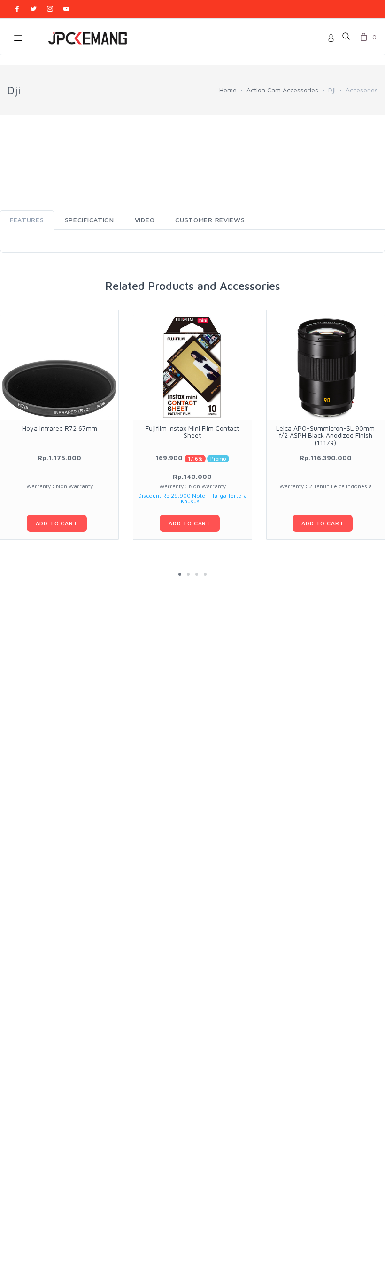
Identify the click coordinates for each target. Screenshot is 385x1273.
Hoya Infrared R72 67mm (59, 428)
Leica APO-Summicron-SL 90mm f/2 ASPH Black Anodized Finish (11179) (325, 435)
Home (228, 90)
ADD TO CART (57, 523)
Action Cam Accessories (282, 90)
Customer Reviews (210, 220)
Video (145, 220)
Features (27, 220)
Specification (89, 220)
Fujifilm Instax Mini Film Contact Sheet (192, 431)
